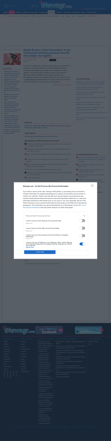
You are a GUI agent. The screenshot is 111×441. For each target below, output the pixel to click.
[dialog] (55, 220)
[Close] (93, 186)
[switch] (82, 220)
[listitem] (55, 216)
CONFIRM (40, 252)
